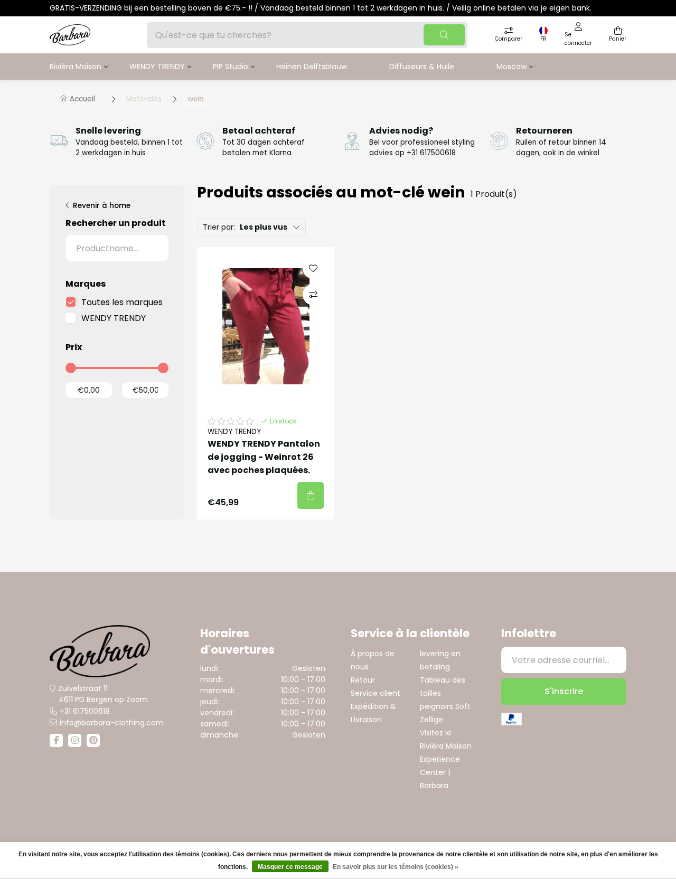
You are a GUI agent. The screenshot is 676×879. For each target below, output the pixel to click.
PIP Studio (230, 66)
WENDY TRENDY (157, 66)
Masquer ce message (290, 867)
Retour (363, 680)
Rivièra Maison (75, 66)
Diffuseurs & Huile (421, 66)
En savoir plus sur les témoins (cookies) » (395, 867)
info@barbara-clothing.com (112, 722)
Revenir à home (101, 206)
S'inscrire (563, 691)
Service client (375, 693)
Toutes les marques (122, 302)
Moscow (511, 66)
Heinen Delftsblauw (311, 66)
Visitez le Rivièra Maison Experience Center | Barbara (446, 759)
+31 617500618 (85, 711)
